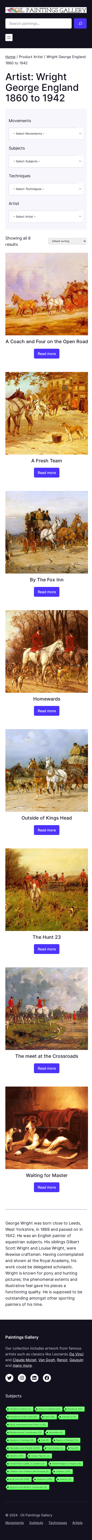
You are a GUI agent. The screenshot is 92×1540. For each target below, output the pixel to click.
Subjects (36, 1523)
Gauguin (76, 1360)
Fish (45, 1440)
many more (22, 1365)
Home (10, 56)
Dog (74, 1448)
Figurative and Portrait (25, 1448)
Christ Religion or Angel (66, 1463)
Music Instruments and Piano (28, 1424)
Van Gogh (46, 1360)
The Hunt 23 (47, 937)
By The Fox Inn (47, 579)
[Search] (80, 23)
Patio (49, 1416)
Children (63, 1471)
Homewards (46, 699)
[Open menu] (9, 37)
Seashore (74, 1409)
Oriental (69, 1416)
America (65, 1479)
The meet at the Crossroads (46, 1056)
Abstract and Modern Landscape (28, 1487)
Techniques (57, 1523)
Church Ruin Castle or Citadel (27, 1463)
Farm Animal (55, 1448)
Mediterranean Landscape (26, 1432)
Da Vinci (76, 1354)
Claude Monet (24, 1360)
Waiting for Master (47, 1175)
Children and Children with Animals (29, 1471)
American (44, 1479)
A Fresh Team (46, 460)
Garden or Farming (22, 1440)
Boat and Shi (19, 1479)
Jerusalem (56, 1432)
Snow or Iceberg (49, 1409)
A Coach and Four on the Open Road (47, 341)
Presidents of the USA (23, 1416)
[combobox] (46, 134)
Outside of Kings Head (46, 818)
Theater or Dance (20, 1409)
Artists (77, 1523)
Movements (14, 1523)
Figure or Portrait (67, 1440)
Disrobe (16, 1455)
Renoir (62, 1360)
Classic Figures (40, 1455)
